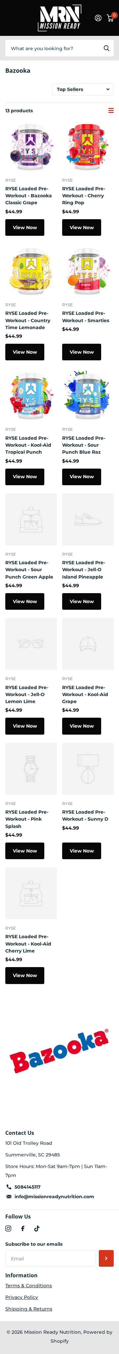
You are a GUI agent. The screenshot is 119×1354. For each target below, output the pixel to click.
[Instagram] (8, 1228)
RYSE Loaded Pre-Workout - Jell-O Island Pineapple (83, 570)
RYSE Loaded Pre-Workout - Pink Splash (26, 819)
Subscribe (106, 1258)
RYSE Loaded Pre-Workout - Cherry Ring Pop (83, 196)
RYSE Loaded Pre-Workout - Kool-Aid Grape (85, 694)
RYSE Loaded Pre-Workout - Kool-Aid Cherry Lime (28, 944)
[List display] (111, 110)
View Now (25, 227)
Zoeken (106, 48)
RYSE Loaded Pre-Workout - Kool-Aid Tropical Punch (28, 445)
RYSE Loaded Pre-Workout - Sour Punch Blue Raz (83, 445)
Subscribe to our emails (33, 1244)
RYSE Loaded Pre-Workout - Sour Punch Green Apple (29, 570)
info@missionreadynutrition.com (54, 1197)
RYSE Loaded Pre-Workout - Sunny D (85, 815)
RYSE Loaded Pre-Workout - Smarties (85, 316)
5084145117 (28, 1187)
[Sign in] (98, 18)
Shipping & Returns (28, 1309)
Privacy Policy (21, 1297)
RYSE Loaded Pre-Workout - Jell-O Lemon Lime (26, 694)
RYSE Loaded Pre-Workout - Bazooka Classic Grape (28, 196)
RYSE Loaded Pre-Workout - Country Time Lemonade (27, 320)
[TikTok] (37, 1228)
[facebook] (22, 1228)
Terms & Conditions (28, 1286)
